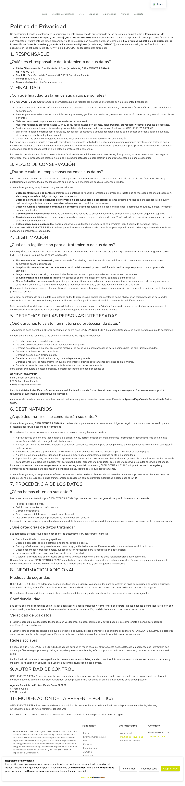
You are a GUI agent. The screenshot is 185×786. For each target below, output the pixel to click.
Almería (125, 14)
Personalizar (128, 768)
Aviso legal (126, 733)
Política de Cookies (130, 740)
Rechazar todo (149, 768)
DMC (81, 14)
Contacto (138, 14)
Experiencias (109, 14)
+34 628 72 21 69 (156, 736)
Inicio (44, 14)
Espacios (93, 14)
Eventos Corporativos (63, 14)
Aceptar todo (170, 768)
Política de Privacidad (131, 736)
